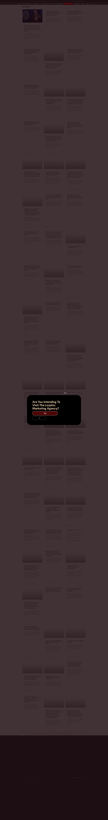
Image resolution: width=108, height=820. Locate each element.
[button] (45, 413)
